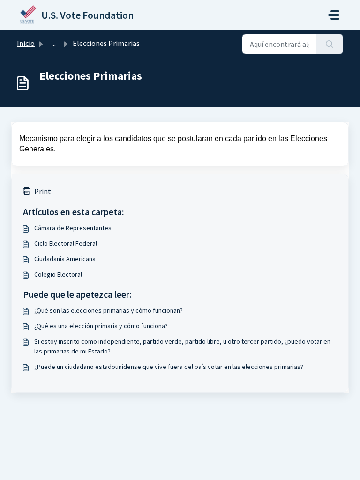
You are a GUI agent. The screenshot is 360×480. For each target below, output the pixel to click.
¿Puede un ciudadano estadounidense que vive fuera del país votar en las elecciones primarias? (168, 366)
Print (42, 191)
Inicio (26, 43)
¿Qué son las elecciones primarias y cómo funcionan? (108, 310)
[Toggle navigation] (333, 15)
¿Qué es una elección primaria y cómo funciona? (101, 326)
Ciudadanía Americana (65, 259)
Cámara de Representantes (73, 228)
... (54, 43)
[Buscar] (329, 44)
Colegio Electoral (58, 274)
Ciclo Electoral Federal (65, 243)
